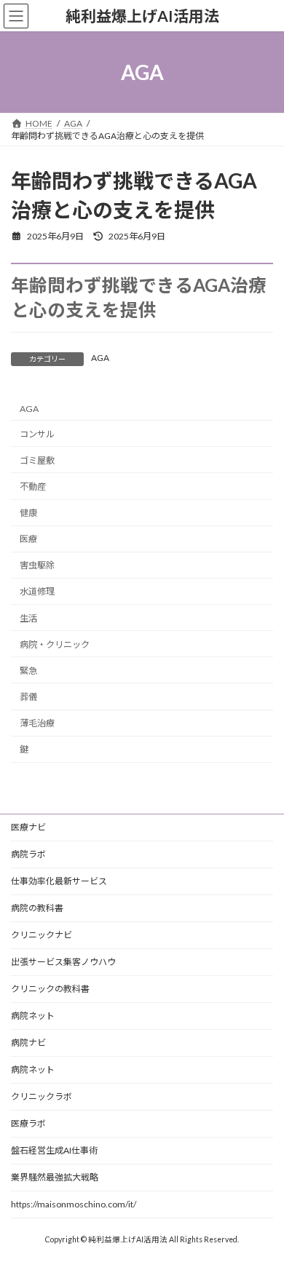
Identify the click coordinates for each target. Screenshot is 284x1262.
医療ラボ (28, 1123)
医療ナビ (28, 827)
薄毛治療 (37, 723)
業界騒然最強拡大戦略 (54, 1177)
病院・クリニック (55, 644)
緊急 (28, 670)
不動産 (33, 486)
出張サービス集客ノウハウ (63, 961)
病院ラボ (28, 854)
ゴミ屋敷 (37, 460)
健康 (28, 512)
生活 (28, 618)
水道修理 (37, 592)
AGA (100, 357)
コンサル (37, 434)
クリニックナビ (41, 934)
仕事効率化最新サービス (59, 881)
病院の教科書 (37, 907)
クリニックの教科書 (50, 988)
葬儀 (28, 696)
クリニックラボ (41, 1096)
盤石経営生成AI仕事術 (54, 1150)
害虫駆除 (37, 565)
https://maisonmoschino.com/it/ (73, 1204)
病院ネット (33, 1015)
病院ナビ (28, 1042)
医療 (28, 539)
